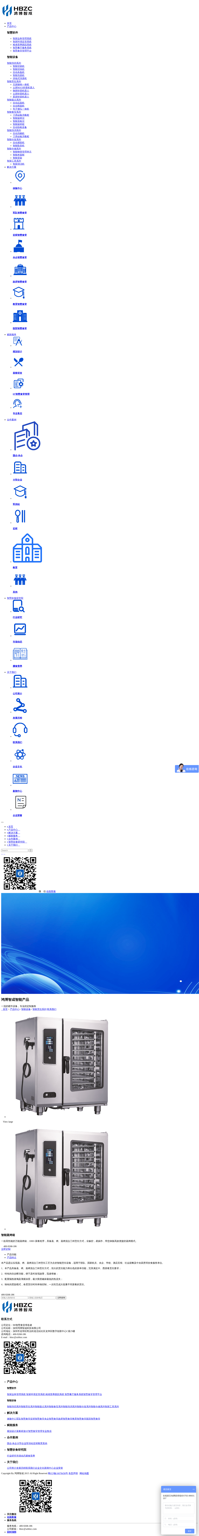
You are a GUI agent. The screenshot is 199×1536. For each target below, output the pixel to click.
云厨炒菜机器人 (21, 93)
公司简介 (11, 1468)
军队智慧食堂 (23, 1419)
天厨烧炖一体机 (21, 84)
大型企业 (21, 1443)
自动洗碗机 (18, 133)
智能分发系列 (14, 139)
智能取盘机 (18, 145)
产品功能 (11, 1254)
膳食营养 (30, 1455)
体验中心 (11, 1419)
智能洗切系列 (14, 63)
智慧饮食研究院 (15, 598)
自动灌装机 (18, 142)
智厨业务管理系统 (22, 38)
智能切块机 (18, 69)
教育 (40, 1443)
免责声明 (73, 1473)
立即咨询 (61, 1298)
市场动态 (21, 1455)
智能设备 (26, 1009)
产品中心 (11, 26)
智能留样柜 (18, 124)
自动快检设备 (20, 127)
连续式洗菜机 (20, 78)
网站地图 (84, 1473)
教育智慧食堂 (79, 1419)
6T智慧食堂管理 (34, 1431)
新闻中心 (49, 1468)
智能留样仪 (18, 118)
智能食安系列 (14, 112)
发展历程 (21, 1468)
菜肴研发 (21, 1431)
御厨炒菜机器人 (21, 90)
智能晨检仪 (18, 121)
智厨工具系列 (14, 161)
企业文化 (39, 1468)
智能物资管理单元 (22, 151)
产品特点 (11, 1257)
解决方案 (11, 167)
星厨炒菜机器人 (21, 96)
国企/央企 (12, 1443)
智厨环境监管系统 (22, 41)
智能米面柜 (18, 155)
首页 (9, 23)
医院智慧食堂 (93, 1419)
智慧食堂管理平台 (22, 50)
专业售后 (47, 1431)
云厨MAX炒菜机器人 (24, 87)
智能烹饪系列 (14, 81)
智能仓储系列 (14, 148)
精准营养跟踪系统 (22, 44)
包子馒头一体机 (21, 109)
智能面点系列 (14, 100)
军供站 (29, 1443)
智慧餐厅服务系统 (22, 47)
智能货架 (17, 158)
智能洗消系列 (14, 130)
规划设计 (11, 1431)
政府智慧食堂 (65, 1419)
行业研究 (11, 1455)
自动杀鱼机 (18, 72)
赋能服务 (11, 334)
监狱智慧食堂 (37, 1419)
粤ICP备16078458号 (58, 1473)
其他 (45, 1443)
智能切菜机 (18, 66)
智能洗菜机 (18, 75)
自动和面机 (18, 106)
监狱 (35, 1443)
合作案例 (11, 419)
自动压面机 (18, 103)
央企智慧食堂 (51, 1419)
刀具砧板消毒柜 (21, 115)
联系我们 (51, 1009)
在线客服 (51, 891)
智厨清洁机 (18, 164)
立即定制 (5, 1249)
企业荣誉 (58, 1468)
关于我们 (11, 672)
